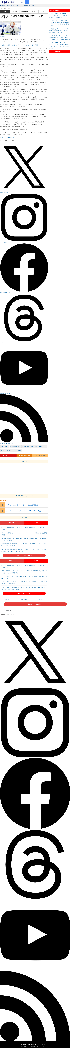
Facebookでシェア (10, 137)
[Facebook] (35, 828)
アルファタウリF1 (15, 446)
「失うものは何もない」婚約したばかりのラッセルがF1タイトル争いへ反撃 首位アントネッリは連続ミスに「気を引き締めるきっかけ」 (24, 550)
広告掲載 (23, 1046)
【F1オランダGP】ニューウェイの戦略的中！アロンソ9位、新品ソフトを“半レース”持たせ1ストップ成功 (24, 577)
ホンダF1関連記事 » (55, 10)
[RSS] (35, 1041)
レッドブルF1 (18, 450)
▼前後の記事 (40, 455)
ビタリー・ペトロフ (40, 446)
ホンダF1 (36, 522)
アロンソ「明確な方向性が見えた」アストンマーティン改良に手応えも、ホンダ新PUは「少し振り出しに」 (23, 528)
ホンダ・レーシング (16, 5)
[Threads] (35, 899)
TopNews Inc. (36, 1044)
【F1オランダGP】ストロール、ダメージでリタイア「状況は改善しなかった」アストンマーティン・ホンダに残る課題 (24, 582)
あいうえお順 (24, 599)
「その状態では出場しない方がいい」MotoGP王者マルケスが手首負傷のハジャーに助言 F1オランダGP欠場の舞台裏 (24, 544)
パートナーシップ (44, 1046)
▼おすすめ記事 (24, 455)
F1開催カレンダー (5, 5)
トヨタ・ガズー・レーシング (29, 5)
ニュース (10, 8)
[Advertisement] (24, 479)
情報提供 (33, 1046)
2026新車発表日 (24, 11)
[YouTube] (35, 970)
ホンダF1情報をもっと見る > (24, 593)
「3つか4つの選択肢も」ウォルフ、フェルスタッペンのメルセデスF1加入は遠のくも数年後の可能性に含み (24, 534)
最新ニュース (4, 446)
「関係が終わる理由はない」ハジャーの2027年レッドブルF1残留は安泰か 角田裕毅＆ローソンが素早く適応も (23, 539)
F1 (17, 2)
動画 (22, 2)
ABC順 (40, 599)
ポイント (34, 11)
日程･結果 (14, 11)
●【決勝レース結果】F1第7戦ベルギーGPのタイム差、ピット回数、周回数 (19, 45)
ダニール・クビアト (27, 446)
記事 (5, 11)
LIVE (43, 11)
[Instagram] (35, 757)
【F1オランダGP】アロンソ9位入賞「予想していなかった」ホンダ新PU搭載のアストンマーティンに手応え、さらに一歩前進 (24, 588)
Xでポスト (3, 137)
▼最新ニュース (8, 455)
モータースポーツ (3, 8)
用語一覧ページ (8, 599)
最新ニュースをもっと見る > (24, 555)
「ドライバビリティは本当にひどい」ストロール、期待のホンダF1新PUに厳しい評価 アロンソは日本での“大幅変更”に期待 (24, 572)
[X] (35, 686)
